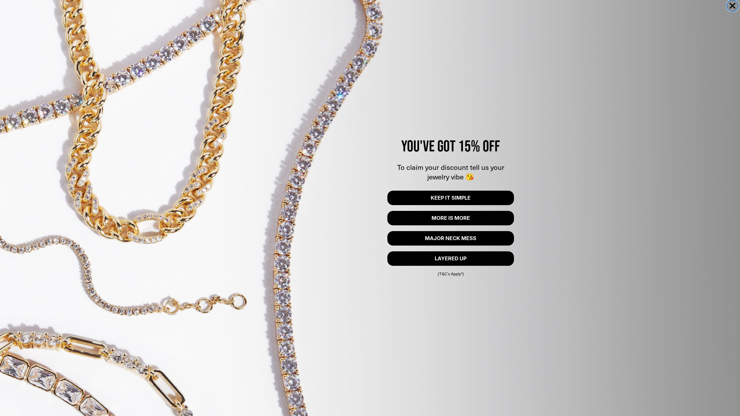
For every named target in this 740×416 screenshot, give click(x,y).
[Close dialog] (732, 6)
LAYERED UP (451, 258)
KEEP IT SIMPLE (451, 198)
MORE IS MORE (451, 218)
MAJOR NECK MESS (450, 238)
